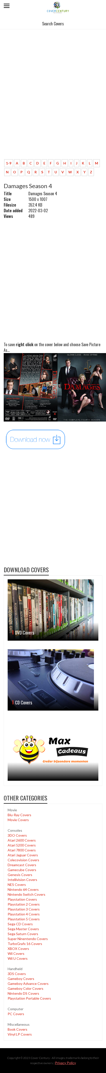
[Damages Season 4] (36, 439)
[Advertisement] (53, 100)
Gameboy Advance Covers (28, 983)
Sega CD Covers (20, 924)
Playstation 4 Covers (24, 914)
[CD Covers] (53, 680)
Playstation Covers (22, 899)
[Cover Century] (58, 7)
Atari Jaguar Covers (23, 855)
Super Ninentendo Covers (28, 939)
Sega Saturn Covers (23, 934)
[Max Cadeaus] (53, 750)
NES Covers (17, 884)
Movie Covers (18, 820)
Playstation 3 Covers (24, 909)
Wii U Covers (18, 958)
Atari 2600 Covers (22, 840)
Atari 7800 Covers (22, 850)
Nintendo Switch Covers (26, 894)
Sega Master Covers (23, 929)
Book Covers (17, 1029)
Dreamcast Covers (22, 865)
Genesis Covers (20, 875)
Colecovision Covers (23, 860)
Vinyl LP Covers (20, 1034)
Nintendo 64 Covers (23, 889)
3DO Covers (17, 835)
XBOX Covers (18, 948)
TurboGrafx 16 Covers (25, 944)
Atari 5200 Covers (22, 845)
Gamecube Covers (22, 870)
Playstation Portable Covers (29, 998)
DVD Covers (24, 632)
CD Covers (23, 702)
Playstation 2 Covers (24, 904)
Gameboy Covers (21, 978)
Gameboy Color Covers (25, 988)
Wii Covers (16, 953)
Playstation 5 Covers (24, 919)
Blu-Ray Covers (19, 815)
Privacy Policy (65, 1063)
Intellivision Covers (22, 880)
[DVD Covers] (53, 610)
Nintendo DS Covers (23, 993)
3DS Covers (17, 974)
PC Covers (16, 1014)
